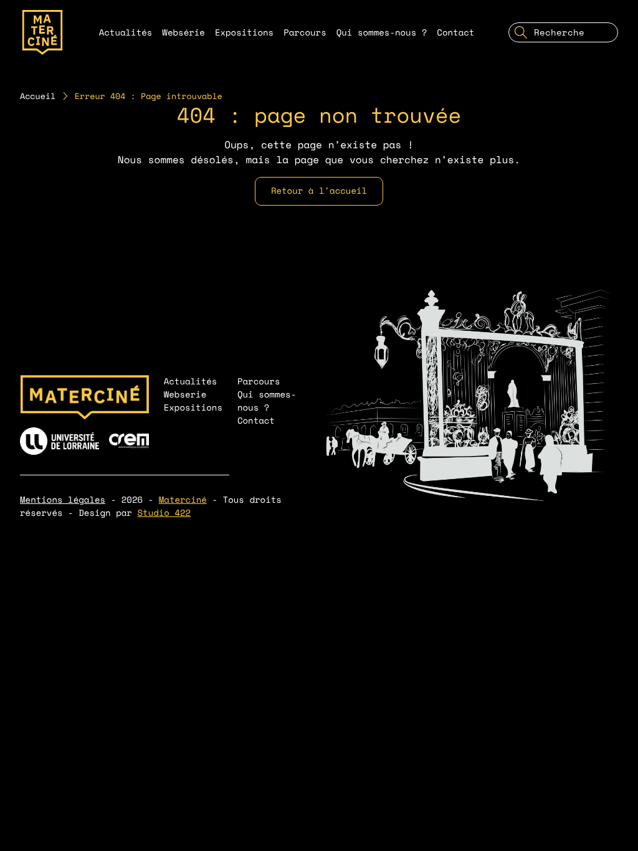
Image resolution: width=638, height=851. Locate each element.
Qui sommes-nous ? (381, 33)
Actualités (126, 33)
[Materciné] (42, 32)
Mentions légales (62, 500)
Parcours (304, 33)
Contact (455, 33)
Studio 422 (164, 513)
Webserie (185, 395)
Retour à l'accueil (319, 191)
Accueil (37, 96)
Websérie (183, 33)
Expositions (244, 33)
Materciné (183, 500)
